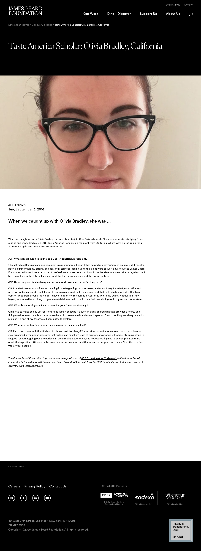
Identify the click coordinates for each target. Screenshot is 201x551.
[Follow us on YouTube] (47, 498)
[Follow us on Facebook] (24, 498)
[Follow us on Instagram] (12, 498)
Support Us (148, 14)
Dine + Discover (119, 14)
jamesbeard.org (34, 366)
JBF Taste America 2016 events (99, 358)
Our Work (90, 14)
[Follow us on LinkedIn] (35, 498)
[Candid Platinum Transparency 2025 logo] (181, 541)
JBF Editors (17, 205)
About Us (173, 14)
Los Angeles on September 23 (45, 246)
